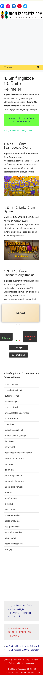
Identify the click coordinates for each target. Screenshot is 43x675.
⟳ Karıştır (18, 347)
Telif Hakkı (33, 660)
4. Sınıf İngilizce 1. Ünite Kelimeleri (22, 646)
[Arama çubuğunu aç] (38, 67)
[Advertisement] (21, 41)
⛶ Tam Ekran (18, 355)
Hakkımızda (29, 663)
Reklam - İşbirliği (16, 663)
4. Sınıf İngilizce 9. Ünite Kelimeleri (22, 650)
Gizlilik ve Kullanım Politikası (16, 660)
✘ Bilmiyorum (30, 336)
